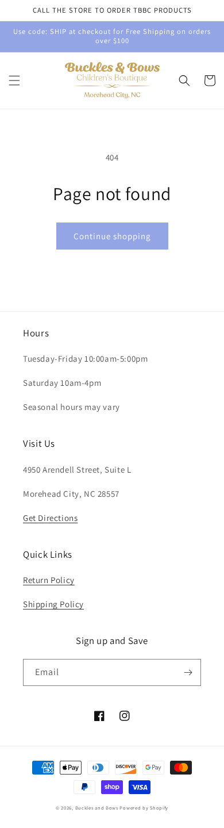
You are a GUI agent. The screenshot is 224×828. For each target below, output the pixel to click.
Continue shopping (112, 236)
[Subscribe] (187, 672)
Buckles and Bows (96, 807)
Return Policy (49, 579)
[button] (14, 80)
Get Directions (50, 517)
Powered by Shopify (143, 807)
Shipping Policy (53, 604)
